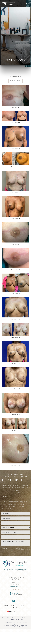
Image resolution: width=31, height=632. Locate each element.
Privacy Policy (11, 618)
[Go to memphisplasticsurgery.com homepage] (9, 3)
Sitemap (4, 618)
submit (5, 548)
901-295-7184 (23, 549)
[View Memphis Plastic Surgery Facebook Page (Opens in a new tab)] (18, 601)
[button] (23, 3)
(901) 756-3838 (15, 579)
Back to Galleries (15, 76)
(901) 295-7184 (16, 573)
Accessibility (20, 618)
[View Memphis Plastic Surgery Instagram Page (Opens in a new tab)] (13, 601)
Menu (27, 3)
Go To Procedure (15, 81)
